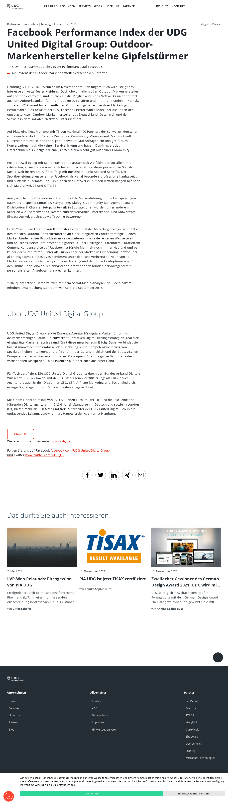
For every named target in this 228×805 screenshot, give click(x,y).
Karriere (14, 701)
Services (14, 708)
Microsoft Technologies (200, 758)
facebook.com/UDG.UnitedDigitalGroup (80, 450)
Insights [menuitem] (162, 6)
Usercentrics (194, 743)
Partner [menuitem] (129, 6)
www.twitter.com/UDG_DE (44, 455)
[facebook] (87, 475)
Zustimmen (91, 793)
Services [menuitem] (85, 6)
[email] (141, 475)
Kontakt (97, 701)
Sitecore (191, 708)
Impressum (99, 722)
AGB (94, 708)
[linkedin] (114, 475)
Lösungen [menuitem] (67, 6)
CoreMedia (192, 729)
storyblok (192, 722)
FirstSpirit (192, 701)
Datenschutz (100, 715)
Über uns (15, 715)
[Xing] (127, 475)
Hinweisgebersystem (105, 729)
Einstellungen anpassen (194, 793)
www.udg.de (61, 441)
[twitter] (101, 475)
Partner (14, 722)
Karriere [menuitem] (50, 6)
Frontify (190, 751)
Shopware (192, 736)
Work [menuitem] (98, 6)
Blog (11, 729)
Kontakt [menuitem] (178, 6)
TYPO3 (190, 715)
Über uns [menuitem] (112, 6)
